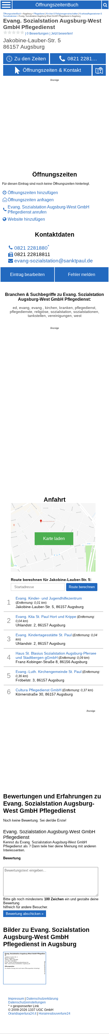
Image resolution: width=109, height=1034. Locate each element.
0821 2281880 (31, 248)
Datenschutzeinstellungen (27, 1002)
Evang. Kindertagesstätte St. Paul (44, 635)
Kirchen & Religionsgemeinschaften (62, 13)
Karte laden (54, 538)
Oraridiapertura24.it (22, 1013)
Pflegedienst (39, 13)
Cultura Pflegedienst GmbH (38, 690)
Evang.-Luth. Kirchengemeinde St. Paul (48, 671)
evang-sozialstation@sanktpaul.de (53, 260)
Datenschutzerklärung (42, 998)
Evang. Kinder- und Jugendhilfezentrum (49, 598)
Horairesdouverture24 (54, 1013)
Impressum (16, 998)
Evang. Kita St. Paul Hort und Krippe (46, 616)
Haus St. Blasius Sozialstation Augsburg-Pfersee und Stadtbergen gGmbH (56, 655)
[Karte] (99, 70)
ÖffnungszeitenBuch (56, 4)
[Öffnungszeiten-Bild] (24, 983)
